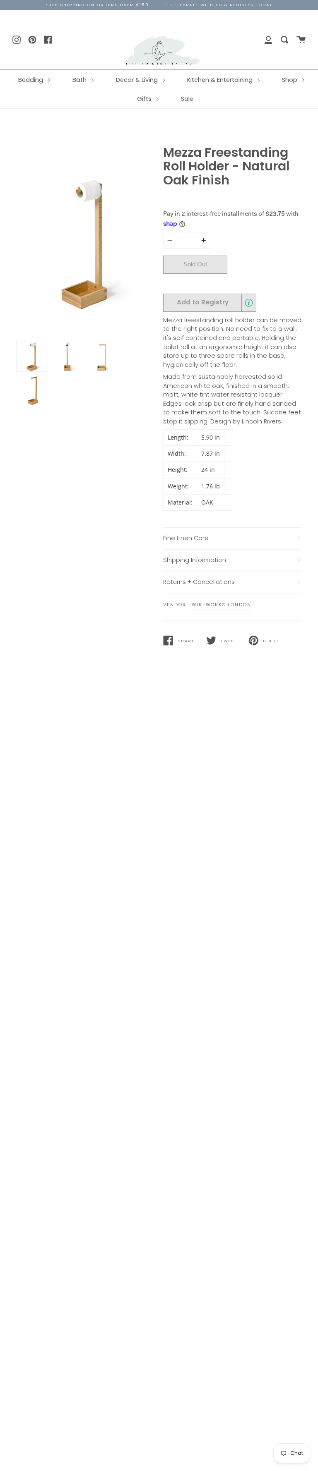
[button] (209, 303)
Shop (290, 80)
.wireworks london (220, 604)
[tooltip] (249, 303)
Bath (80, 80)
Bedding (31, 80)
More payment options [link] (264, 283)
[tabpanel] (86, 241)
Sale (187, 99)
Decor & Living (137, 80)
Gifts (145, 99)
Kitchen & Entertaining (220, 80)
